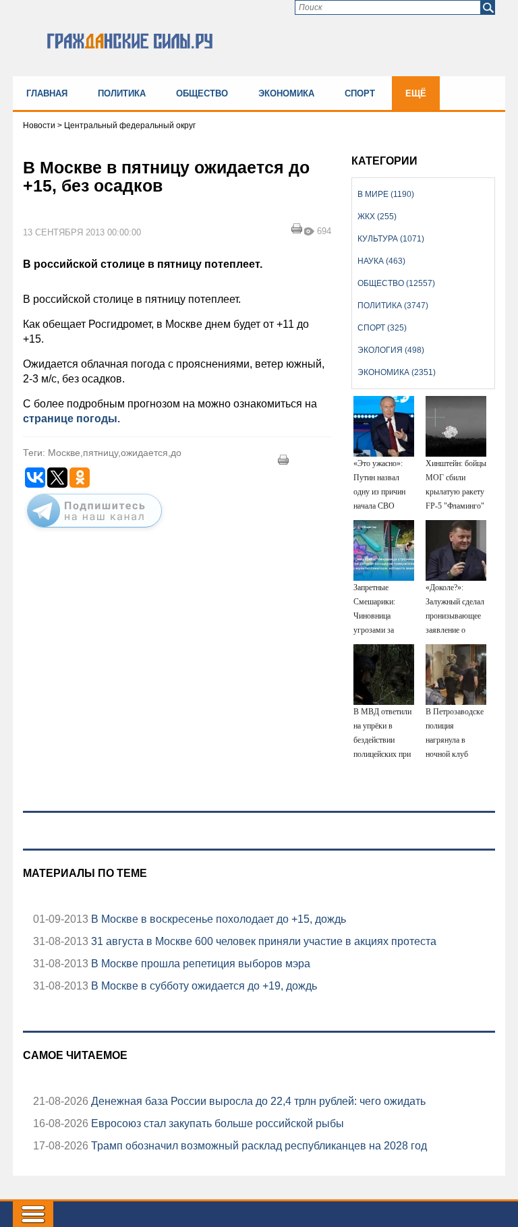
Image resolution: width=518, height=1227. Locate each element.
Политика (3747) (392, 305)
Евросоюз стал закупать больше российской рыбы (216, 1123)
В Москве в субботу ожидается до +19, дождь (202, 986)
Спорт (360, 93)
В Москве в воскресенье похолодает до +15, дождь (217, 919)
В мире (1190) (385, 194)
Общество (202, 93)
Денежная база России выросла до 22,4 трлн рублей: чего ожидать (257, 1101)
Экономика (286, 93)
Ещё (415, 93)
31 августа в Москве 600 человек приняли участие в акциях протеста (262, 941)
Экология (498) (390, 350)
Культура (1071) (390, 239)
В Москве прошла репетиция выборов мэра (199, 963)
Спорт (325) (382, 328)
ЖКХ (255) (377, 216)
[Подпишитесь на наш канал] (94, 530)
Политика (122, 93)
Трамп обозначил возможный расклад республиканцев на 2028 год (257, 1145)
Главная (46, 93)
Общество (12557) (396, 283)
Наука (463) (381, 261)
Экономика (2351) (396, 372)
